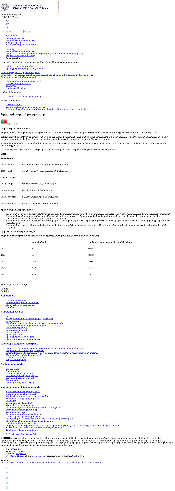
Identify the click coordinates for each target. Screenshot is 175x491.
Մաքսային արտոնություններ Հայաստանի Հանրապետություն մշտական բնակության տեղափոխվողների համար (63, 426)
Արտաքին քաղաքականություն (21, 40)
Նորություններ (13, 369)
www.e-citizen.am (38, 456)
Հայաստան (12, 36)
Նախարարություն (15, 38)
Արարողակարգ (13, 321)
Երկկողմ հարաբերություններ (20, 56)
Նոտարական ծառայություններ (21, 410)
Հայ (7, 21)
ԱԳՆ (8, 316)
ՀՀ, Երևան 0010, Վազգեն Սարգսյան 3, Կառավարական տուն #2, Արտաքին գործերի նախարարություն (51, 462)
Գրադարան (12, 380)
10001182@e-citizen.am (15, 456)
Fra (7, 27)
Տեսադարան (12, 371)
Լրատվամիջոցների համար (19, 373)
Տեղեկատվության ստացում (20, 378)
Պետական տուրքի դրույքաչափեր (23, 398)
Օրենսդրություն (14, 335)
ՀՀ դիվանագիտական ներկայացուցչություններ (29, 319)
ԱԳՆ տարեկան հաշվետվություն (22, 376)
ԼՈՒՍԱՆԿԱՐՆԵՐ (14, 105)
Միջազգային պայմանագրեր (20, 337)
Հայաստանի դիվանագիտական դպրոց (26, 325)
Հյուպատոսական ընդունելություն (23, 392)
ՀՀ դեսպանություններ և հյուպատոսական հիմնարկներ (34, 428)
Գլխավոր (10, 49)
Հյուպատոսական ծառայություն (22, 45)
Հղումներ (10, 307)
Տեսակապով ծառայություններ (21, 423)
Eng (7, 23)
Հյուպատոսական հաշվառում (21, 394)
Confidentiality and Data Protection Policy (22, 434)
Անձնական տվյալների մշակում (21, 382)
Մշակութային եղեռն (16, 88)
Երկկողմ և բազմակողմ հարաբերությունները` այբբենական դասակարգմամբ (44, 53)
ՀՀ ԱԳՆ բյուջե (13, 332)
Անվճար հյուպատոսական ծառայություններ (28, 396)
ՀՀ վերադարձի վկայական (19, 403)
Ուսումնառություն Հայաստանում (22, 303)
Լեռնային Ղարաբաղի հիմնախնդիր (23, 96)
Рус (7, 25)
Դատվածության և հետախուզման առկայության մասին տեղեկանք (39, 419)
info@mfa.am (21, 454)
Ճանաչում (11, 86)
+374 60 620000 (17, 449)
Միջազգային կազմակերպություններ (24, 69)
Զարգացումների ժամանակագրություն (25, 107)
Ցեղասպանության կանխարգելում (23, 81)
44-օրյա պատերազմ (16, 360)
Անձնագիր (11, 401)
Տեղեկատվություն (15, 43)
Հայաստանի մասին (16, 300)
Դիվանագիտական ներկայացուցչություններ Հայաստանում (36, 323)
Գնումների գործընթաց (17, 328)
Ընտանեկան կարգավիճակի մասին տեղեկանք (29, 421)
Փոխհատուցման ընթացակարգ (22, 430)
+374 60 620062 (19, 451)
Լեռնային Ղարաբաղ (16, 357)
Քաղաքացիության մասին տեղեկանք (24, 414)
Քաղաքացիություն (15, 412)
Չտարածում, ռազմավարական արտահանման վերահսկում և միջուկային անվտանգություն (47, 75)
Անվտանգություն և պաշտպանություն (20, 73)
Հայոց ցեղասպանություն (18, 84)
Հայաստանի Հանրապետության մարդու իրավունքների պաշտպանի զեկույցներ (46, 109)
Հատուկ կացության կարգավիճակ (23, 417)
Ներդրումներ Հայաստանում (20, 305)
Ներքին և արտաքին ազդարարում (23, 339)
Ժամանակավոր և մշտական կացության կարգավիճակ (33, 407)
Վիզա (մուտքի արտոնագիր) (20, 405)
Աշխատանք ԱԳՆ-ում (16, 330)
